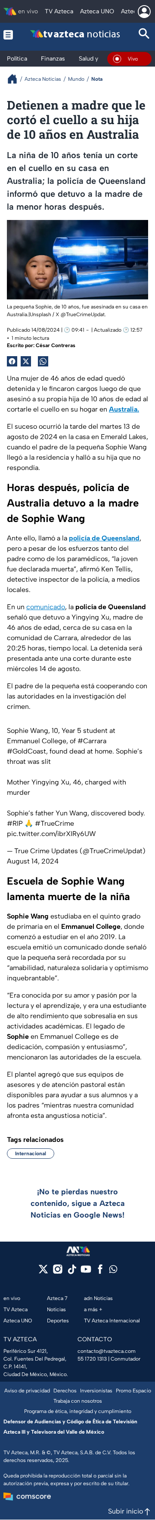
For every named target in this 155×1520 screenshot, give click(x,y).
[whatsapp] (113, 1271)
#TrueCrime (54, 823)
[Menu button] (8, 34)
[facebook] (100, 1272)
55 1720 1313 (92, 1359)
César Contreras (55, 345)
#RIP (15, 823)
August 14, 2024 (33, 861)
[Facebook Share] (12, 361)
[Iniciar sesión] (144, 11)
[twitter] (43, 1272)
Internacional (30, 1154)
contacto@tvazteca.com (107, 1351)
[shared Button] (43, 361)
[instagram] (57, 1272)
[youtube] (86, 1272)
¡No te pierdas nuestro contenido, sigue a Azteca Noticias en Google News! (78, 1203)
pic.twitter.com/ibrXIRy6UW (51, 834)
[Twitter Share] (26, 361)
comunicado (45, 607)
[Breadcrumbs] (16, 78)
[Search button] (144, 34)
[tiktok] (71, 1272)
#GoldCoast (26, 751)
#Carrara (92, 741)
